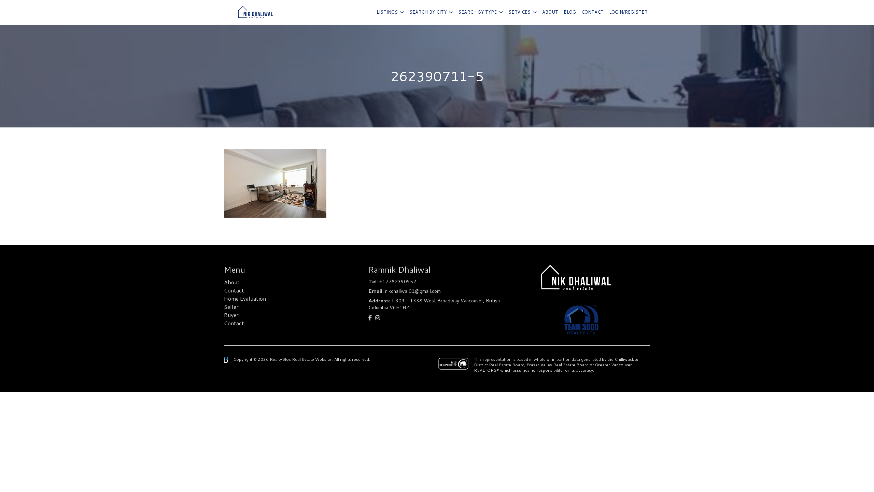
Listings (387, 12)
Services (519, 12)
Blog (570, 12)
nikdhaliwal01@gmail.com (413, 291)
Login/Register (628, 12)
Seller (231, 307)
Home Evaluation (245, 298)
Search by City (428, 12)
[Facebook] (370, 318)
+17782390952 (397, 281)
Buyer (231, 315)
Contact (592, 12)
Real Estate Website (312, 359)
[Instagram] (377, 318)
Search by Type (477, 12)
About (550, 12)
